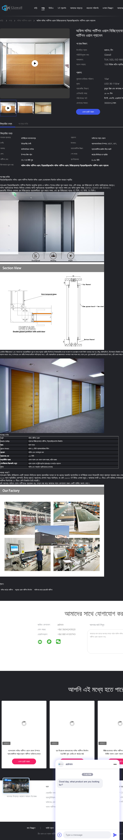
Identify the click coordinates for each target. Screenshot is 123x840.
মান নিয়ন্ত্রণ (31, 828)
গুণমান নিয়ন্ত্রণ (108, 7)
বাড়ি (35, 7)
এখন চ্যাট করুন (88, 111)
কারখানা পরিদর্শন (92, 7)
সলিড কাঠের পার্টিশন (7, 589)
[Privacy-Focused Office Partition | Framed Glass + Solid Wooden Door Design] (35, 63)
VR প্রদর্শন (62, 7)
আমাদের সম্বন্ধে (76, 7)
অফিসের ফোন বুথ (52, 802)
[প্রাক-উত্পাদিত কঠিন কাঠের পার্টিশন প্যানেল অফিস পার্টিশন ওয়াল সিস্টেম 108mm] (86, 723)
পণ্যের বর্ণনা (23, 123)
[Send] (115, 834)
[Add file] (59, 834)
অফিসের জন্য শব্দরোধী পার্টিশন (43, 589)
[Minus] (115, 764)
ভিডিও (51, 7)
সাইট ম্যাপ (50, 828)
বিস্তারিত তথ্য (6, 123)
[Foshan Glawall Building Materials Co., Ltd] (42, 642)
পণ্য (43, 7)
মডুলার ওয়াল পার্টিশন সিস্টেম (23, 589)
